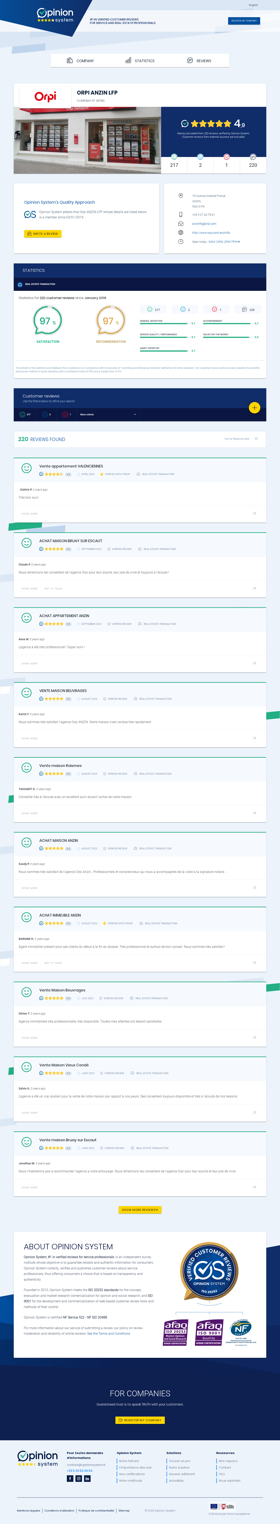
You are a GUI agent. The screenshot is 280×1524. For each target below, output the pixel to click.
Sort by (237, 438)
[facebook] (70, 1478)
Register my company (244, 20)
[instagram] (78, 1478)
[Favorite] (254, 407)
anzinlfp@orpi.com (204, 223)
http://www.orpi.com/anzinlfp (211, 232)
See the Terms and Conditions (108, 1333)
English (253, 5)
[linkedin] (87, 1478)
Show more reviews (138, 1210)
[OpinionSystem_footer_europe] (222, 1503)
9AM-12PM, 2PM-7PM (223, 241)
